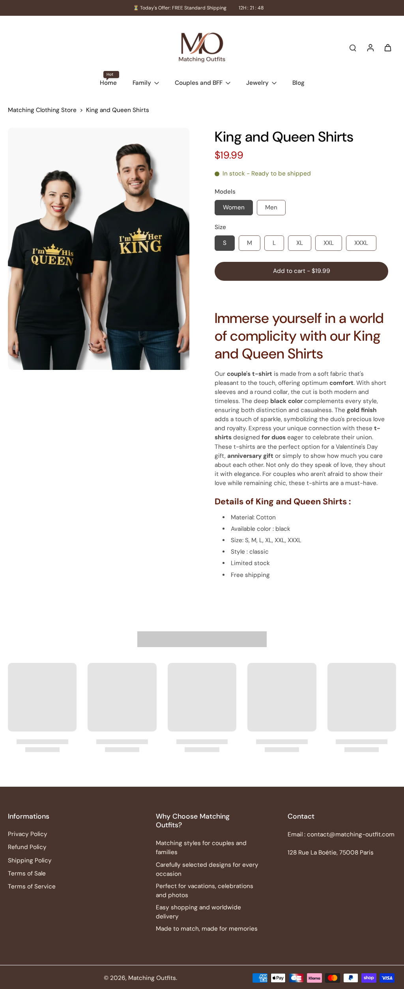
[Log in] (370, 47)
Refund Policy (27, 847)
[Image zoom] (98, 248)
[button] (301, 271)
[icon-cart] (387, 47)
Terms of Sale (27, 873)
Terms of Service (32, 886)
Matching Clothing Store (42, 110)
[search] (352, 47)
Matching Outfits (152, 978)
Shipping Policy (30, 860)
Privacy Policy (27, 834)
